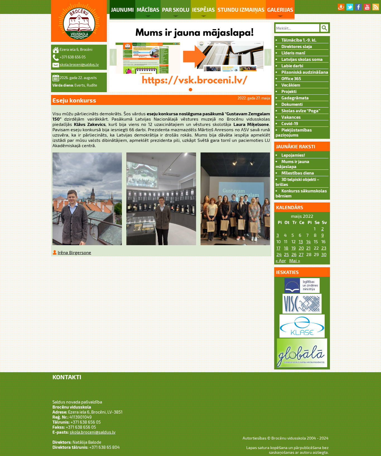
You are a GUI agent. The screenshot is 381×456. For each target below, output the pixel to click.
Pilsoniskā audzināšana (304, 72)
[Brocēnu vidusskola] (79, 21)
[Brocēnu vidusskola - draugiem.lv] (341, 7)
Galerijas (280, 9)
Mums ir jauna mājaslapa (292, 164)
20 (301, 247)
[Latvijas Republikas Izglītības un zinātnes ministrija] (302, 291)
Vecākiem (290, 84)
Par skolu (175, 9)
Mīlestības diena (297, 172)
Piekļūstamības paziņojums (294, 132)
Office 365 (291, 78)
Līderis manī (293, 52)
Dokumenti (292, 104)
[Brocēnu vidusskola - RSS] (375, 7)
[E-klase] (302, 335)
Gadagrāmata (295, 97)
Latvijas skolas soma (302, 59)
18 (286, 247)
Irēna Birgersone (74, 252)
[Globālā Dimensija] (302, 365)
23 (323, 247)
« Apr (281, 260)
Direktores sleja (296, 46)
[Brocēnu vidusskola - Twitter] (349, 7)
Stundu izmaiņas (241, 9)
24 (279, 254)
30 (324, 254)
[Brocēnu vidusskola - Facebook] (358, 7)
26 (293, 254)
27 (301, 254)
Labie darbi (292, 65)
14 (308, 241)
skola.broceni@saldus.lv (79, 64)
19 (293, 247)
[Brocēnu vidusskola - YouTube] (367, 7)
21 (308, 247)
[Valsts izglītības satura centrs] (302, 311)
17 (278, 247)
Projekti (288, 91)
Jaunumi (122, 9)
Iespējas (203, 9)
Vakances (291, 117)
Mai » (294, 260)
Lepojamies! (293, 154)
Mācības (148, 9)
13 (301, 241)
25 (286, 254)
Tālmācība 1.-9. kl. (299, 39)
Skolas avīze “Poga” (300, 110)
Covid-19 (289, 123)
